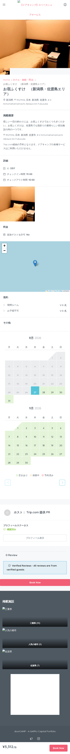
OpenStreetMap (58, 291)
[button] (35, 263)
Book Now (35, 582)
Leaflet (50, 291)
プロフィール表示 (35, 537)
